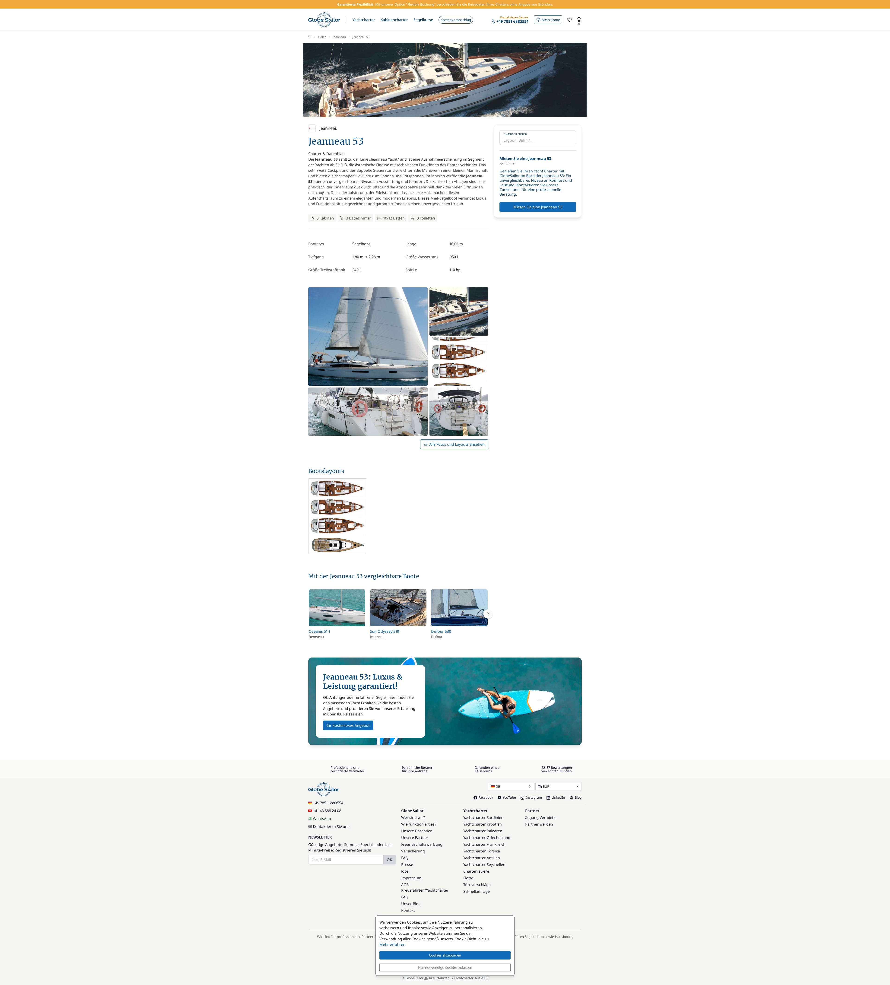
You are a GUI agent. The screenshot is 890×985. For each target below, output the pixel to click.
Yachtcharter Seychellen (484, 864)
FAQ (404, 857)
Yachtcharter (437, 890)
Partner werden (539, 824)
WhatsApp (322, 818)
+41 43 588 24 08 (327, 810)
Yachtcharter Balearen (482, 830)
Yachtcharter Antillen (481, 857)
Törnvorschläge (477, 884)
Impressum (411, 877)
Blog (578, 797)
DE (498, 786)
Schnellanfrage (476, 891)
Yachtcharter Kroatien (482, 824)
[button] (364, 20)
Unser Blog (411, 903)
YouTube (509, 797)
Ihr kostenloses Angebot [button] (348, 725)
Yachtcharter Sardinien (483, 817)
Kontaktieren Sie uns (331, 826)
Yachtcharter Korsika (481, 851)
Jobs (405, 871)
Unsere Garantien (416, 830)
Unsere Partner (414, 837)
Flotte (322, 37)
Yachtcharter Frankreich (484, 844)
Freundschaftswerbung (421, 844)
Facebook (486, 797)
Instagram (534, 797)
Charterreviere (476, 871)
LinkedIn (558, 797)
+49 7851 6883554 (328, 802)
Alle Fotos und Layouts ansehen (457, 444)
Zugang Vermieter (541, 817)
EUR (546, 786)
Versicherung (413, 851)
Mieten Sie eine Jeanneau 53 (537, 207)
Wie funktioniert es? (418, 824)
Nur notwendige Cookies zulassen (445, 967)
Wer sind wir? (413, 817)
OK (389, 859)
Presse (407, 864)
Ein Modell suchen (515, 134)
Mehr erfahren (392, 944)
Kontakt (408, 910)
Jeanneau (339, 37)
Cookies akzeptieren (445, 955)
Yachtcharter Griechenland (486, 837)
